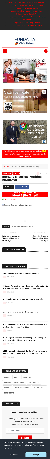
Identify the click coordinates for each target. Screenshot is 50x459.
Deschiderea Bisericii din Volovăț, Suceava (27, 25)
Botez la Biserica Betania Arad (27, 14)
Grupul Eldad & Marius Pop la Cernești (27, 22)
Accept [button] (36, 455)
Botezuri (16, 173)
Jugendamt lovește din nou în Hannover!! (21, 273)
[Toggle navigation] (5, 51)
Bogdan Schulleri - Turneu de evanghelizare (27, 11)
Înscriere (25, 438)
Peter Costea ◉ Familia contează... (27, 8)
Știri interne (6, 173)
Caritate (27, 377)
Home (6, 166)
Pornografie (39, 388)
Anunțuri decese (22, 388)
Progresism (34, 382)
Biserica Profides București (22, 226)
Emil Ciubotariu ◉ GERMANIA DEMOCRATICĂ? (23, 299)
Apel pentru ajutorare (14, 382)
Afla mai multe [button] (10, 448)
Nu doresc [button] (14, 455)
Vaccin (7, 388)
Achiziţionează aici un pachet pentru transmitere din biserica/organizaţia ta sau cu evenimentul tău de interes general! (25, 154)
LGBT (16, 377)
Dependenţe (9, 393)
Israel (6, 377)
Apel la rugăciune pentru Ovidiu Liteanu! (20, 312)
